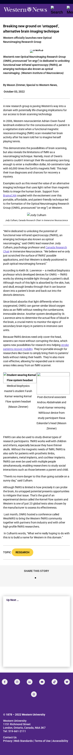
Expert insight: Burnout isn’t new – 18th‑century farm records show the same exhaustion (35, 637)
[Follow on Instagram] (17, 681)
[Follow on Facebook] (4, 681)
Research (22, 552)
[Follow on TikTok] (54, 681)
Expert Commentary (36, 650)
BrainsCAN (9, 195)
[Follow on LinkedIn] (29, 681)
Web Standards (23, 740)
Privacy (7, 740)
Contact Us (10, 737)
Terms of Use (42, 740)
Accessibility (60, 740)
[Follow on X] (66, 681)
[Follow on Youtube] (42, 681)
